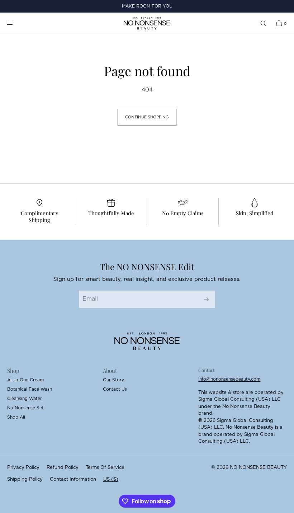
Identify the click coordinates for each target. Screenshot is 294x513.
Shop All (16, 417)
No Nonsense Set (25, 408)
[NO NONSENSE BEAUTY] (147, 23)
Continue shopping (147, 117)
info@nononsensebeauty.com (229, 379)
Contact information (73, 479)
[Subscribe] (206, 299)
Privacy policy (23, 467)
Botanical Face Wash (29, 389)
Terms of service (105, 467)
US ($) (110, 479)
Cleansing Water (24, 398)
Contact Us (115, 389)
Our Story (113, 380)
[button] (263, 23)
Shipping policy (25, 479)
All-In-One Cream (25, 380)
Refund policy (63, 467)
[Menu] (15, 23)
